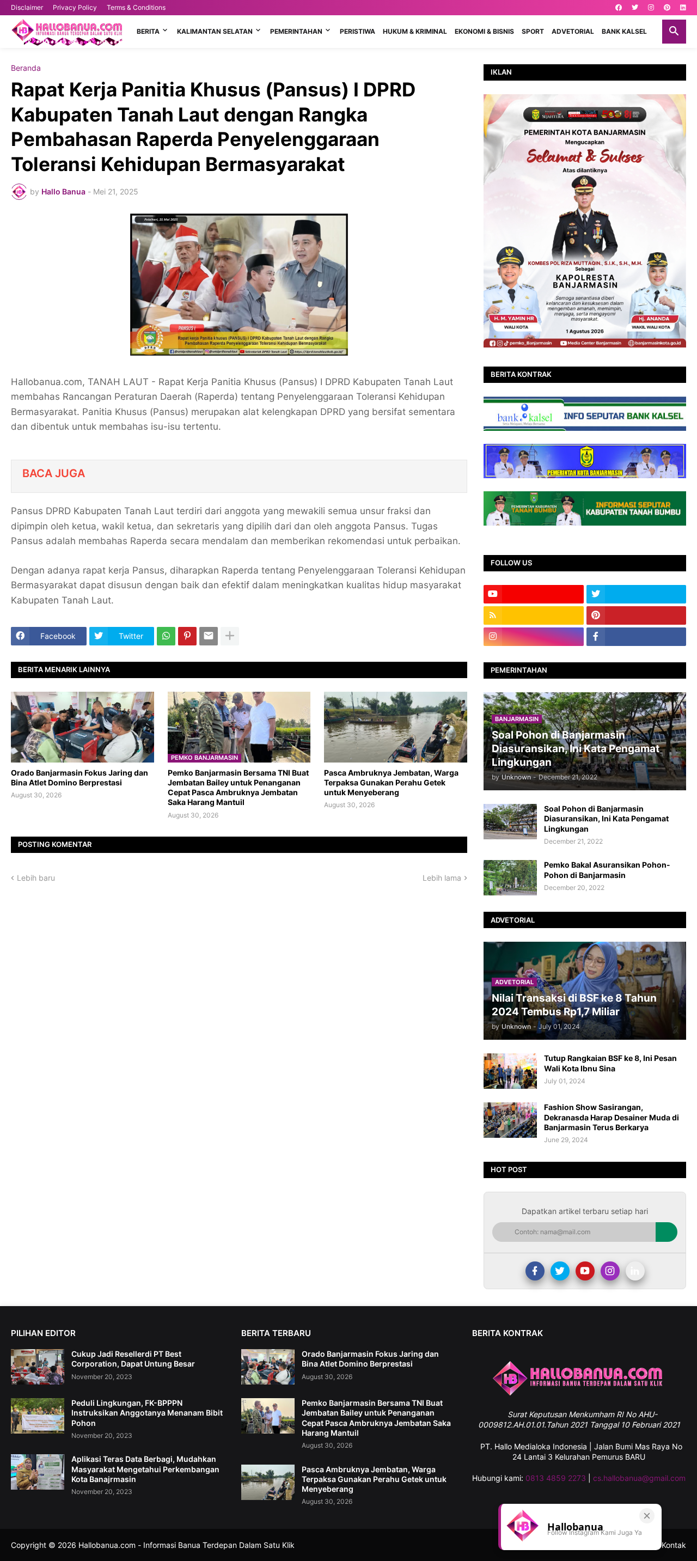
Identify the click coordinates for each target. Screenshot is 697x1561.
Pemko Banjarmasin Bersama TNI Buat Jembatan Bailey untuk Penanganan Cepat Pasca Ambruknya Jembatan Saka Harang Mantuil (238, 787)
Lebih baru (36, 877)
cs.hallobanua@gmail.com (639, 1478)
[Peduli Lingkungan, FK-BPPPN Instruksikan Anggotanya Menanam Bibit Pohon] (37, 1416)
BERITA (148, 31)
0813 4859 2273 (555, 1478)
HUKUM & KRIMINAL (415, 31)
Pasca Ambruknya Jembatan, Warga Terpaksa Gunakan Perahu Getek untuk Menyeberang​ (391, 782)
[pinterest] (667, 7)
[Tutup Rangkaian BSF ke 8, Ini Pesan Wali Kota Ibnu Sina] (510, 1071)
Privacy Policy (75, 7)
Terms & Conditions (136, 7)
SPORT (533, 31)
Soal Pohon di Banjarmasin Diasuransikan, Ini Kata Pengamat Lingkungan (606, 818)
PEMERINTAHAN (296, 31)
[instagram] (651, 7)
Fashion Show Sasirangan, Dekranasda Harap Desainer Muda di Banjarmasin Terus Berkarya (611, 1116)
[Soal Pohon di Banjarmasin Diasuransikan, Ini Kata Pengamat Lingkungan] (510, 821)
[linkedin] (683, 7)
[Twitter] (560, 1270)
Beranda (26, 68)
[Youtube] (585, 1270)
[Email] (208, 636)
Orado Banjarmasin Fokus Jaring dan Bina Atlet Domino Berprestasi (79, 777)
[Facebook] (535, 1270)
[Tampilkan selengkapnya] (230, 636)
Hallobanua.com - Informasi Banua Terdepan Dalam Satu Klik (186, 1545)
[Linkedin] (635, 1270)
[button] (674, 32)
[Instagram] (610, 1270)
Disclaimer (27, 7)
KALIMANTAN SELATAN (215, 31)
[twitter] (635, 7)
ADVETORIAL (573, 31)
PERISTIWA (357, 31)
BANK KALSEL (624, 31)
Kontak (674, 1545)
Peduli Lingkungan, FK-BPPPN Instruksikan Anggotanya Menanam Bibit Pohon (147, 1412)
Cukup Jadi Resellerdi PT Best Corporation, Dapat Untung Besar (133, 1358)
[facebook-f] (636, 636)
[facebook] (618, 7)
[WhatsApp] (166, 636)
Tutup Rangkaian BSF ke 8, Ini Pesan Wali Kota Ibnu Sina (610, 1062)
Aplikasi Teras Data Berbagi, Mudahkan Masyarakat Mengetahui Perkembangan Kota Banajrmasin (145, 1468)
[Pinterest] (187, 636)
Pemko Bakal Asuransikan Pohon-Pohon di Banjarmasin (607, 869)
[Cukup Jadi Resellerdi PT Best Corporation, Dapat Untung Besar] (37, 1367)
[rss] (534, 615)
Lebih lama (442, 877)
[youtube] (534, 594)
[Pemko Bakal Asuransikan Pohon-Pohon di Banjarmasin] (510, 877)
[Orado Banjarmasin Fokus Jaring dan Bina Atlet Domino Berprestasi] (82, 727)
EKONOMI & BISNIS (484, 31)
